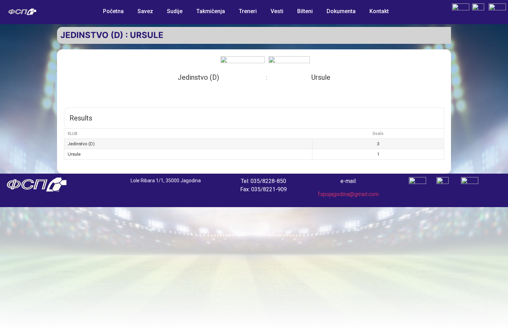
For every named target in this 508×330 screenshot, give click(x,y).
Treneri (248, 11)
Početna (113, 11)
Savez (145, 11)
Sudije (174, 11)
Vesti (277, 11)
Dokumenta (341, 11)
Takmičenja (210, 11)
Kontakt (379, 11)
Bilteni (305, 11)
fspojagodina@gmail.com (348, 194)
